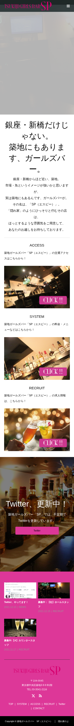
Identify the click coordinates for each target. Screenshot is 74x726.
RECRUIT (58, 611)
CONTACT (38, 708)
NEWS (22, 607)
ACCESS (35, 704)
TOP (10, 704)
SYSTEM (37, 105)
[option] (38, 617)
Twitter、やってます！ (16, 602)
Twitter (37, 530)
